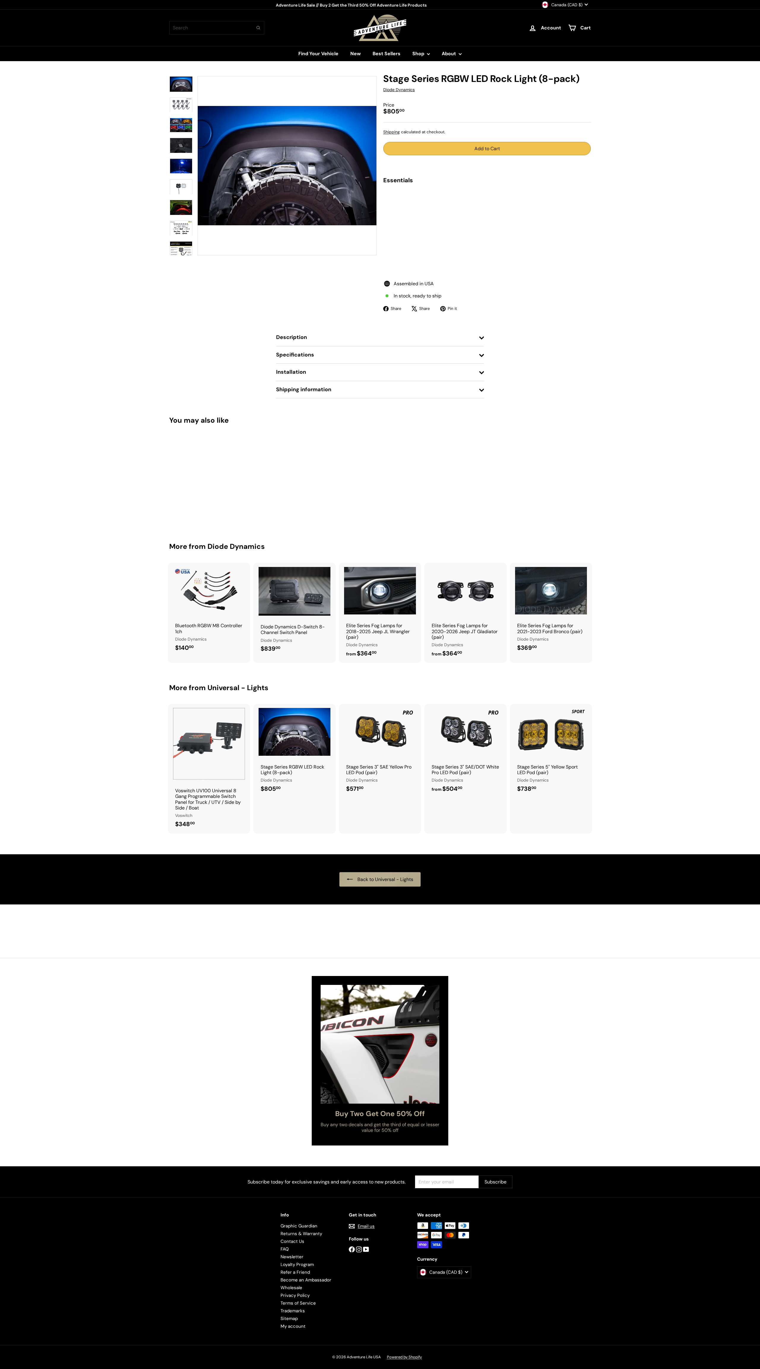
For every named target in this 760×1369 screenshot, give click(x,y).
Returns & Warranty (301, 1234)
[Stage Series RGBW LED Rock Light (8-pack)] (487, 210)
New (355, 53)
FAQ (285, 1249)
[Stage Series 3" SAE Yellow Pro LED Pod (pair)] (380, 751)
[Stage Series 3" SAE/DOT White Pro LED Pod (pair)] (465, 751)
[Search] (258, 27)
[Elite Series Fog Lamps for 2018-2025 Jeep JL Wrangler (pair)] (380, 613)
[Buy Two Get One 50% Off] (380, 1044)
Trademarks (293, 1311)
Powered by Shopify (404, 1357)
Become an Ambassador (306, 1280)
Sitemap (289, 1319)
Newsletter (292, 1257)
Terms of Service (298, 1303)
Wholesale (291, 1288)
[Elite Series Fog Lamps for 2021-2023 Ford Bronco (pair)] (551, 610)
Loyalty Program (297, 1264)
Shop (418, 53)
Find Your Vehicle (318, 53)
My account (293, 1326)
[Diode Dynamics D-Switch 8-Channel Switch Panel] (294, 610)
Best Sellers (386, 53)
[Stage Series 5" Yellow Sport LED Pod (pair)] (551, 751)
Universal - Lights (238, 687)
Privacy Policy (295, 1295)
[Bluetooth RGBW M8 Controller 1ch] (209, 610)
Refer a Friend (295, 1272)
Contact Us (292, 1241)
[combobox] (216, 27)
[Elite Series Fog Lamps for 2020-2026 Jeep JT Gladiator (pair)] (465, 613)
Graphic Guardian (299, 1226)
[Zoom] (287, 165)
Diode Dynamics (236, 546)
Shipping (391, 131)
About (449, 53)
